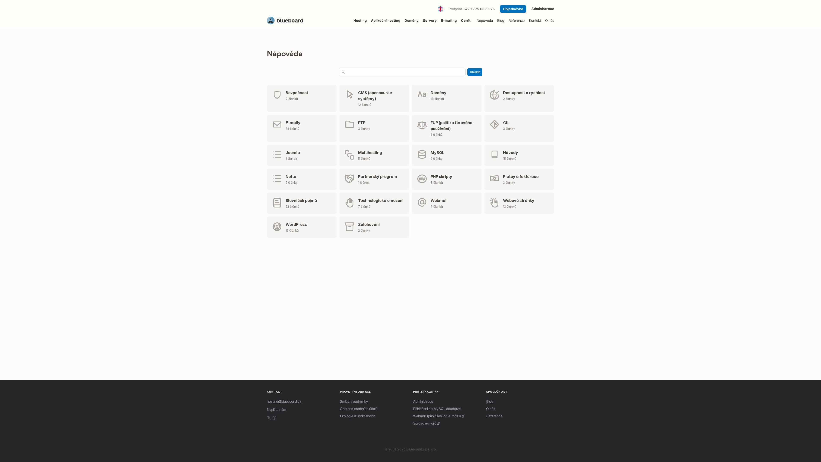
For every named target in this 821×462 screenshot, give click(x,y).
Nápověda (485, 20)
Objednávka (513, 9)
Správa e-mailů (424, 423)
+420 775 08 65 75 (479, 9)
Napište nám (276, 409)
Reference (494, 416)
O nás (490, 409)
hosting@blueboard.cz (284, 401)
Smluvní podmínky (354, 401)
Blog (489, 401)
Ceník (466, 20)
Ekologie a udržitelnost (357, 416)
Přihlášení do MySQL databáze (437, 409)
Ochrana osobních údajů (359, 409)
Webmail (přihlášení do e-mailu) (437, 416)
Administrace (542, 9)
